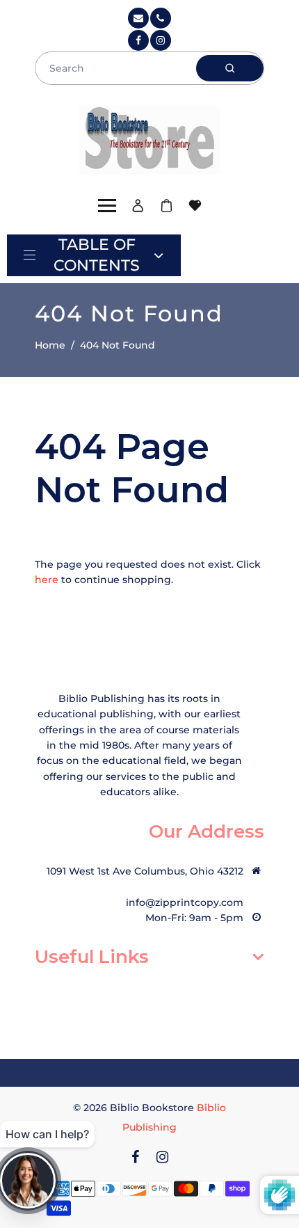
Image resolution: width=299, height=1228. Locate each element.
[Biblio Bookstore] (150, 137)
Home (50, 345)
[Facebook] (138, 40)
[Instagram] (160, 40)
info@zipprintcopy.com (184, 902)
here (46, 579)
